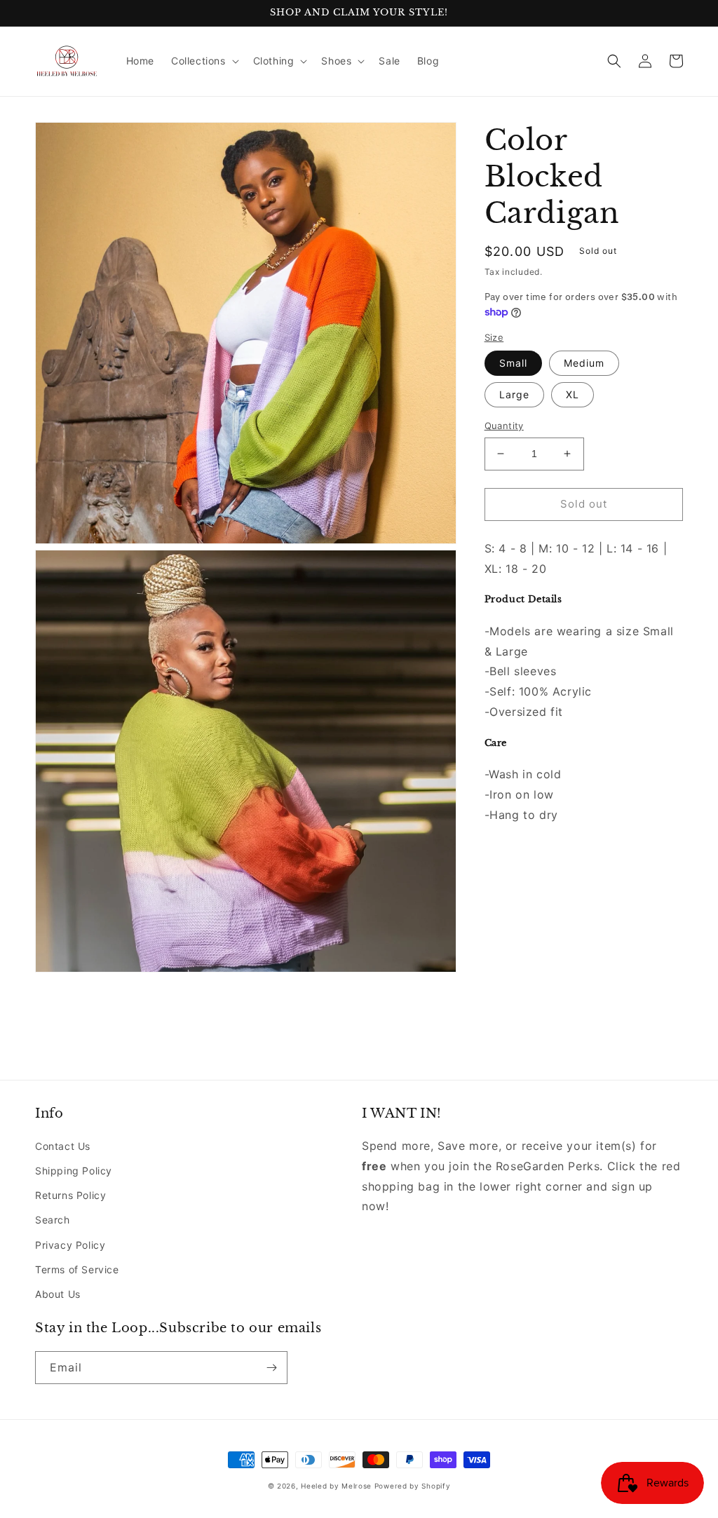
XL (572, 394)
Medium (584, 363)
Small (513, 363)
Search (52, 1220)
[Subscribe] (271, 1367)
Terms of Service (77, 1269)
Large (514, 394)
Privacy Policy (70, 1245)
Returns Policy (70, 1195)
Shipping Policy (73, 1171)
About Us (58, 1294)
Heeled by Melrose (336, 1486)
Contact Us (62, 1146)
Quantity (504, 425)
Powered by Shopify (412, 1486)
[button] (204, 61)
